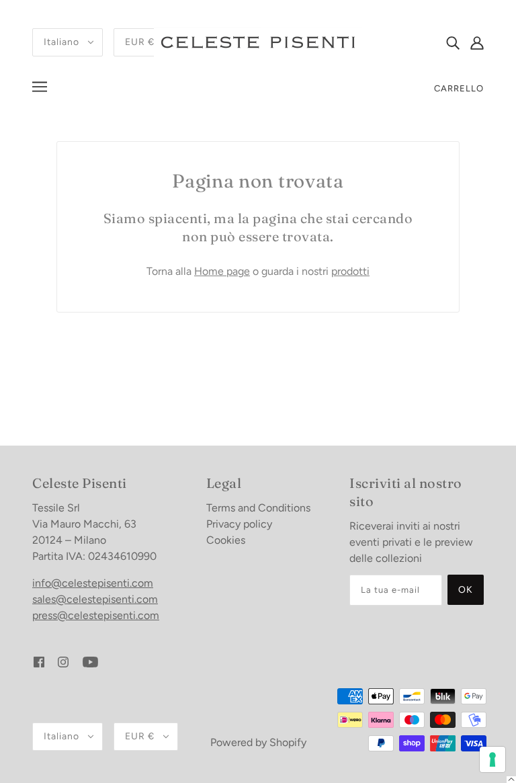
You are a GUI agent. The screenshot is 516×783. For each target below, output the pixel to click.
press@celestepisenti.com (95, 615)
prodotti (350, 271)
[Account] (477, 42)
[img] (453, 42)
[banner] (258, 41)
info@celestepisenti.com (92, 583)
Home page (222, 271)
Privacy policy (239, 524)
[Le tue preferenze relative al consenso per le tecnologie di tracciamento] (492, 759)
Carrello (459, 88)
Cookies (225, 540)
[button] (511, 779)
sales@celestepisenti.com (95, 599)
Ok (465, 589)
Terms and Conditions (258, 507)
